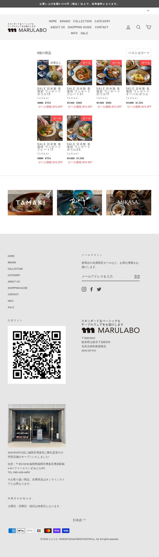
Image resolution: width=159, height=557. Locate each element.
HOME (53, 21)
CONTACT (102, 27)
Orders (12, 10)
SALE (84, 33)
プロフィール (27, 10)
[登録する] (137, 276)
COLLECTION (82, 21)
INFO (74, 33)
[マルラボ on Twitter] (99, 289)
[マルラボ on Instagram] (84, 289)
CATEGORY (102, 21)
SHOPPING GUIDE (80, 27)
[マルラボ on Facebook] (91, 289)
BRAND (65, 21)
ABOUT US (57, 27)
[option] (79, 4)
